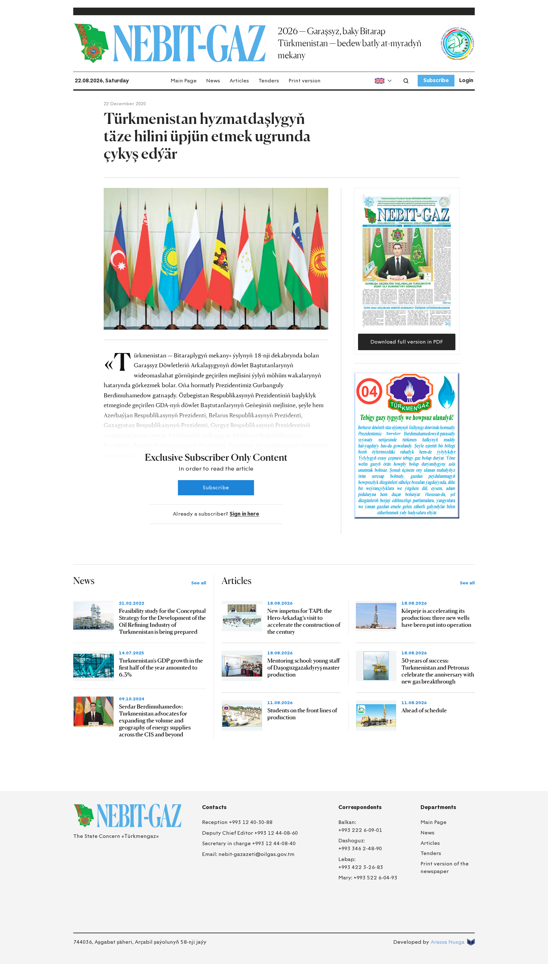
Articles (239, 81)
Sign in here (244, 514)
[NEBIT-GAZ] (127, 816)
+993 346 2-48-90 (360, 848)
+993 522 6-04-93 (375, 878)
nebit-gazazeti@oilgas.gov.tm (257, 854)
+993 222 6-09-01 (360, 830)
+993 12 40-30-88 (250, 822)
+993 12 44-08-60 (276, 833)
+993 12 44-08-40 (274, 843)
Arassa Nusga (448, 942)
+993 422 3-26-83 (360, 867)
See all (198, 583)
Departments (438, 807)
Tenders (268, 81)
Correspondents (360, 807)
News (213, 81)
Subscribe (436, 80)
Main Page (184, 81)
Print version (305, 81)
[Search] (406, 80)
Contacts (214, 807)
